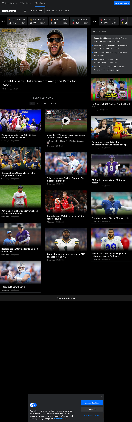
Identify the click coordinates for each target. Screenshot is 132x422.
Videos (53, 103)
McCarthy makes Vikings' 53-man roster (108, 181)
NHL (61, 11)
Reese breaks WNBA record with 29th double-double (65, 217)
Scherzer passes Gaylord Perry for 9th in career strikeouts (65, 179)
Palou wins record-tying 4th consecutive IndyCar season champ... (110, 143)
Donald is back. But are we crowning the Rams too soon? (39, 83)
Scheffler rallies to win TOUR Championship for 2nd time (106, 61)
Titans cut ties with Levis (13, 287)
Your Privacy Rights (92, 415)
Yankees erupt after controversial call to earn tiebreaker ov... (19, 212)
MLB (67, 11)
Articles (41, 103)
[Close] (101, 397)
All (32, 103)
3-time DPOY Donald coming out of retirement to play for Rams (109, 254)
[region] (66, 408)
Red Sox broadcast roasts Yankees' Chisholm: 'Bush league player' (109, 68)
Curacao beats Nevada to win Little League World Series (18, 174)
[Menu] (25, 11)
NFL (48, 11)
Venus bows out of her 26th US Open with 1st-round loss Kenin (19, 136)
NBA (54, 11)
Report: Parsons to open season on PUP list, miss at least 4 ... (66, 255)
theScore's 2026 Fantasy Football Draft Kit (111, 105)
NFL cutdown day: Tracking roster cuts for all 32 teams (110, 53)
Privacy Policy (60, 418)
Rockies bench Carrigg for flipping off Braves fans (19, 250)
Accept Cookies (92, 403)
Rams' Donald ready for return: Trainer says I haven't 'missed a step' (110, 39)
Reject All (92, 409)
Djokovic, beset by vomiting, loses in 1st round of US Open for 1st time (111, 46)
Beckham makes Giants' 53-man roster (111, 218)
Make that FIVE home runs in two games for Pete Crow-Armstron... (66, 136)
